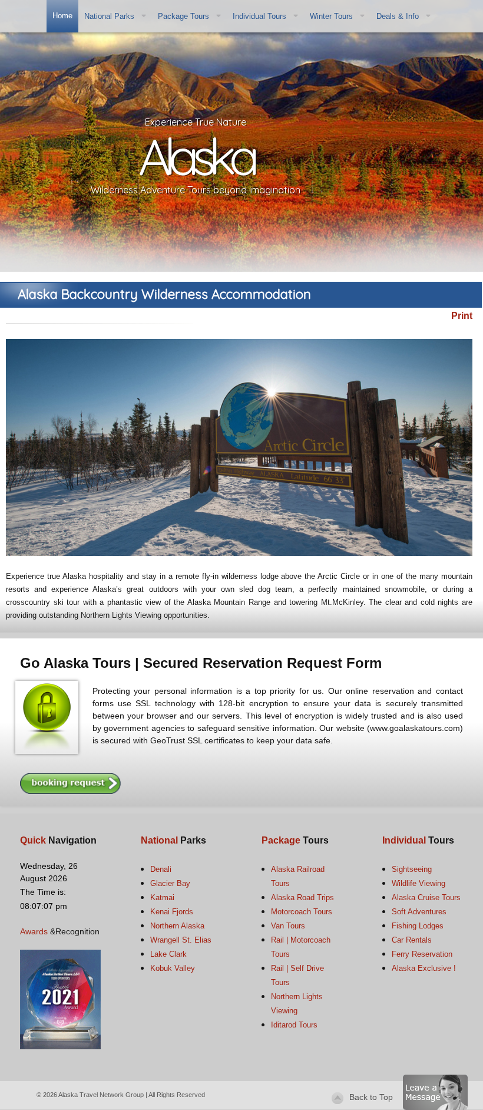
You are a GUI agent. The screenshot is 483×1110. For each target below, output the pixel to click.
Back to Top (371, 1097)
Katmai (162, 897)
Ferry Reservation (422, 954)
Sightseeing (412, 869)
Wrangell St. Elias (180, 940)
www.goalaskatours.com (415, 728)
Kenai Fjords (171, 911)
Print (461, 316)
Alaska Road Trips (302, 897)
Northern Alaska (177, 925)
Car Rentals (412, 940)
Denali (160, 869)
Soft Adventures (419, 911)
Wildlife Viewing (418, 883)
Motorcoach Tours (301, 911)
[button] (435, 1091)
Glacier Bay (170, 883)
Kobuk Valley (172, 968)
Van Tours (288, 925)
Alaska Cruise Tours (426, 897)
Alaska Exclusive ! (424, 968)
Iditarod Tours (294, 1024)
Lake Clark (168, 954)
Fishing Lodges (418, 925)
